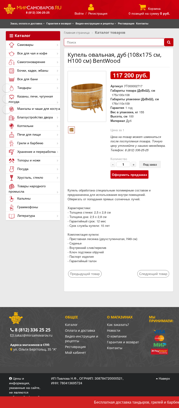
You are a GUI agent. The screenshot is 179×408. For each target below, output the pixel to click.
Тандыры (23, 87)
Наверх (164, 378)
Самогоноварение (30, 61)
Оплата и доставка (80, 330)
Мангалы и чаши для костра (38, 108)
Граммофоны (27, 206)
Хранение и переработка (36, 151)
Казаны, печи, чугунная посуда (31, 99)
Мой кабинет (75, 352)
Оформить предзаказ (129, 174)
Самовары (24, 44)
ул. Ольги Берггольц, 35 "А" (35, 349)
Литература (25, 215)
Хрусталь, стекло (29, 177)
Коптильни (24, 125)
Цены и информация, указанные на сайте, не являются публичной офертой (25, 387)
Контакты (114, 348)
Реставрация (75, 346)
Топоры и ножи (28, 160)
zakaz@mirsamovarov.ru (33, 335)
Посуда (22, 168)
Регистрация (97, 13)
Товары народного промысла (27, 189)
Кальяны (23, 198)
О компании (117, 336)
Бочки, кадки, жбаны (32, 70)
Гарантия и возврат (123, 342)
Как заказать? (118, 324)
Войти (79, 13)
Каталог (22, 36)
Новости (113, 330)
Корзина (154, 8)
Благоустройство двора (34, 117)
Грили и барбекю (29, 142)
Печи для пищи (28, 134)
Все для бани (27, 79)
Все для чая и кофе (31, 53)
